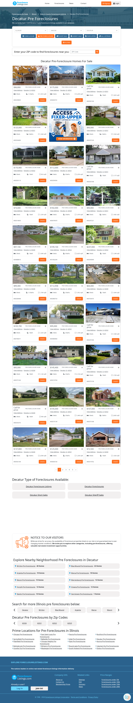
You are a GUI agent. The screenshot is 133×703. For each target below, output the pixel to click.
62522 (33, 90)
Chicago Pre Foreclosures (22, 634)
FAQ (80, 682)
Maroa (94, 610)
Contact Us (60, 682)
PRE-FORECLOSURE (46, 36)
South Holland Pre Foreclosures (80, 648)
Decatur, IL (27, 90)
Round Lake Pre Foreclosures (79, 646)
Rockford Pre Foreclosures (106, 634)
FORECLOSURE (29, 36)
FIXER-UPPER (91, 36)
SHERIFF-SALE (77, 36)
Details (42, 100)
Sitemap (82, 680)
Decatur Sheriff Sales (94, 495)
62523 (69, 623)
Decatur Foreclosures (94, 486)
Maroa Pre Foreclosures (80, 573)
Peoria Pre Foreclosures (78, 634)
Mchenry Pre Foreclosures (51, 646)
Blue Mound (59, 610)
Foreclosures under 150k (111, 684)
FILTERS (67, 42)
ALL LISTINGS (106, 36)
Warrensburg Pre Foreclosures (82, 580)
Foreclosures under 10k (110, 680)
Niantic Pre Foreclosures (26, 594)
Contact (83, 3)
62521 (70, 90)
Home (47, 3)
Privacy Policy (93, 697)
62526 (70, 211)
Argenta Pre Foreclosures (26, 573)
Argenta (78, 610)
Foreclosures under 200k (111, 687)
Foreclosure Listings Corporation (57, 697)
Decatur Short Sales (39, 495)
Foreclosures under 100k (111, 682)
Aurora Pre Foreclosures (106, 641)
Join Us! (39, 688)
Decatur (25, 610)
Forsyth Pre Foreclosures (26, 587)
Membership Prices (63, 684)
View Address (18, 90)
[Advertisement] (66, 517)
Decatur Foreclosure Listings (39, 486)
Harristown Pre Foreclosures (81, 594)
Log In (20, 688)
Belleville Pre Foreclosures (50, 639)
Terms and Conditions (79, 697)
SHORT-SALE (62, 36)
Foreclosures (59, 3)
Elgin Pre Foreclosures (77, 641)
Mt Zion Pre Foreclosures (26, 566)
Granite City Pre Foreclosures (24, 648)
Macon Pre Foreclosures (26, 580)
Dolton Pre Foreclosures (106, 648)
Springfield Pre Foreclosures (23, 639)
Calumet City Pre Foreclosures (108, 646)
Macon (109, 610)
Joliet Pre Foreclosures (77, 639)
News (71, 3)
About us (59, 680)
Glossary (82, 684)
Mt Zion (41, 610)
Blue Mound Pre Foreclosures (82, 566)
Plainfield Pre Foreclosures (23, 641)
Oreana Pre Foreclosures (80, 587)
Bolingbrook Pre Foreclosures (24, 646)
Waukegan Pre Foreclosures (51, 648)
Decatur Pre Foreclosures (106, 639)
